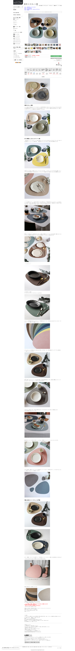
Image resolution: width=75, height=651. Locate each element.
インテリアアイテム (29, 8)
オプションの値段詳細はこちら (58, 60)
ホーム (25, 8)
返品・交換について (59, 59)
